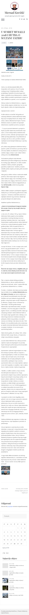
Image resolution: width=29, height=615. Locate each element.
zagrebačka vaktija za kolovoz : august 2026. (16, 566)
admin (11, 42)
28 (14, 544)
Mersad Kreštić (14, 12)
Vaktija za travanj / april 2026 (16, 595)
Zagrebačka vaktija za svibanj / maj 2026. (16, 588)
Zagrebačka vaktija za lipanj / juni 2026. (16, 581)
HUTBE (4, 42)
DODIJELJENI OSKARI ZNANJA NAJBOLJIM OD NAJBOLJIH (21, 491)
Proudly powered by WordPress (9, 611)
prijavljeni (10, 506)
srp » (7, 553)
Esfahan (24, 611)
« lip (3, 553)
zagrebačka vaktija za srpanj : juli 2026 (16, 573)
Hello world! (4, 488)
